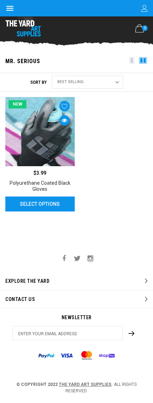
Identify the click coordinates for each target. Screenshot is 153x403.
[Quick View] (64, 120)
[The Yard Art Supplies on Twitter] (77, 258)
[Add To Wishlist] (64, 106)
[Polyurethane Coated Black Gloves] (40, 132)
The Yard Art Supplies (85, 384)
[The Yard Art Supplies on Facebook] (64, 258)
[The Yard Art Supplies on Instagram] (90, 258)
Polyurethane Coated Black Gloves (40, 186)
